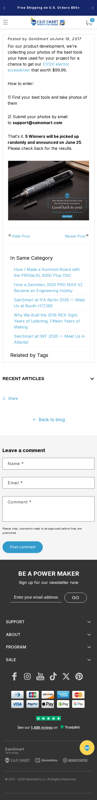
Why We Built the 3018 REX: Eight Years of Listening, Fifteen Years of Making (47, 321)
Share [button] (13, 398)
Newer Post (75, 236)
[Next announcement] (93, 7)
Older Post (21, 236)
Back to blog (52, 419)
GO (75, 597)
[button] (5, 22)
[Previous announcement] (4, 7)
